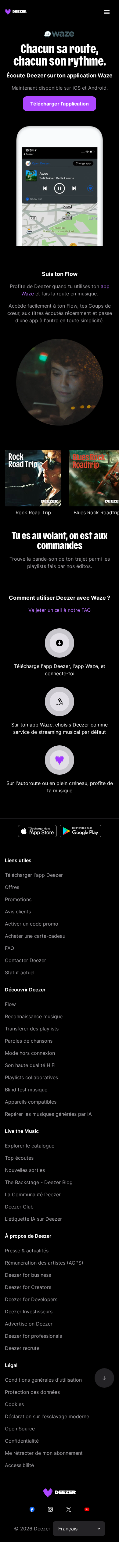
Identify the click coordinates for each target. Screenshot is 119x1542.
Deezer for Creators (28, 1287)
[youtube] (87, 1509)
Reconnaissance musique (34, 1016)
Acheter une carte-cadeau (35, 936)
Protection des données (32, 1392)
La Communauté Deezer (33, 1194)
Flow (10, 1004)
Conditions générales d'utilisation (43, 1380)
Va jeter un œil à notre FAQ (59, 610)
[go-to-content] (104, 1378)
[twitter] (68, 1509)
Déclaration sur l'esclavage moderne (47, 1416)
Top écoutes (19, 1158)
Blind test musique (26, 1090)
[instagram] (50, 1509)
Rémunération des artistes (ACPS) (44, 1263)
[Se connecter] (106, 12)
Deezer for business (28, 1275)
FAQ (9, 948)
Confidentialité (22, 1441)
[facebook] (32, 1509)
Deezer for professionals (33, 1336)
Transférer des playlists (32, 1029)
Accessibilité (19, 1465)
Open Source (20, 1429)
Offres (12, 887)
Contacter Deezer (25, 960)
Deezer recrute (22, 1348)
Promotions (18, 899)
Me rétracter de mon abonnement (44, 1453)
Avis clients (18, 911)
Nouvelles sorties (25, 1170)
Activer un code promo (31, 924)
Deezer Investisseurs (28, 1311)
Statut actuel (19, 972)
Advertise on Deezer (28, 1324)
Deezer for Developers (31, 1299)
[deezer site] (59, 1492)
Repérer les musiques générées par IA (48, 1114)
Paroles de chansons (28, 1041)
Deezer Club (19, 1207)
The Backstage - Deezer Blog (39, 1182)
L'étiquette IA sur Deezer (33, 1219)
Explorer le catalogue (29, 1146)
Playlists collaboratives (31, 1077)
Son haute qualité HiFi (30, 1065)
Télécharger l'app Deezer (34, 875)
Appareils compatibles (30, 1102)
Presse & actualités (27, 1251)
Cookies (14, 1404)
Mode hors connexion (30, 1053)
